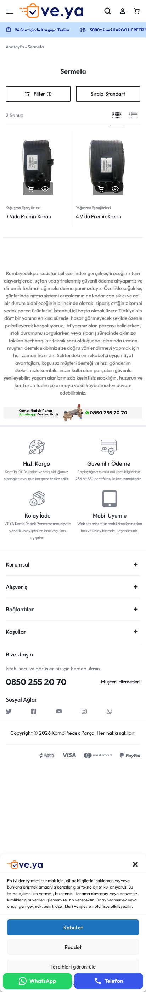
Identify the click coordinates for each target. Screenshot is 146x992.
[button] (135, 864)
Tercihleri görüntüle (73, 966)
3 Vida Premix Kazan (28, 216)
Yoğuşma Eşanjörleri (23, 207)
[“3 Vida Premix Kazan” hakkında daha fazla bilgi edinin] (30, 189)
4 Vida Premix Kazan (98, 216)
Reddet (73, 947)
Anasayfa (15, 46)
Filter (42, 94)
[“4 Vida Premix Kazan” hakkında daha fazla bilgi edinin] (101, 189)
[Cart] (136, 11)
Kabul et (73, 927)
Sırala (108, 94)
